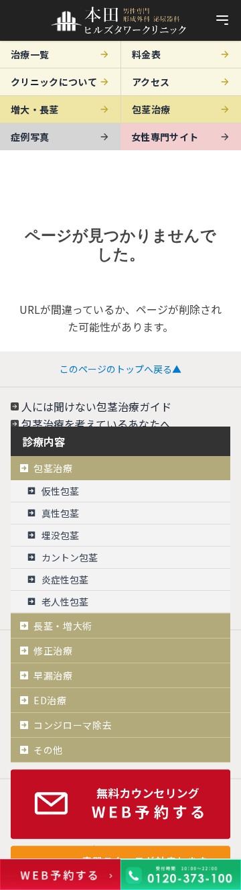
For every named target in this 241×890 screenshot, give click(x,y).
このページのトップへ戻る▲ (120, 369)
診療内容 (43, 441)
